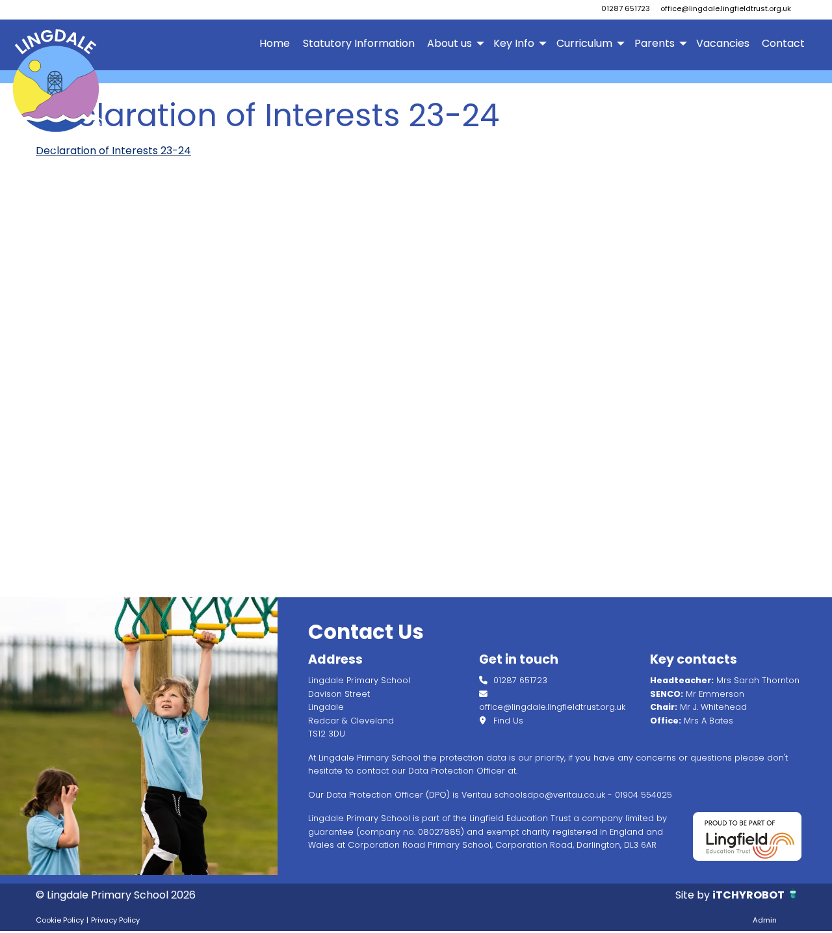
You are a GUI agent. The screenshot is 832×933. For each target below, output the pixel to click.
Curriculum (584, 43)
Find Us (507, 720)
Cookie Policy (60, 920)
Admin (765, 920)
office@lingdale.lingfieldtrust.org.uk (725, 8)
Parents (654, 43)
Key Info (513, 43)
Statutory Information (359, 43)
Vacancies (722, 43)
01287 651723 (625, 8)
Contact (783, 43)
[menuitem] (275, 43)
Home (274, 43)
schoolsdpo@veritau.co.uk (549, 794)
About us (449, 43)
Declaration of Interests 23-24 (113, 150)
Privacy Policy (115, 920)
